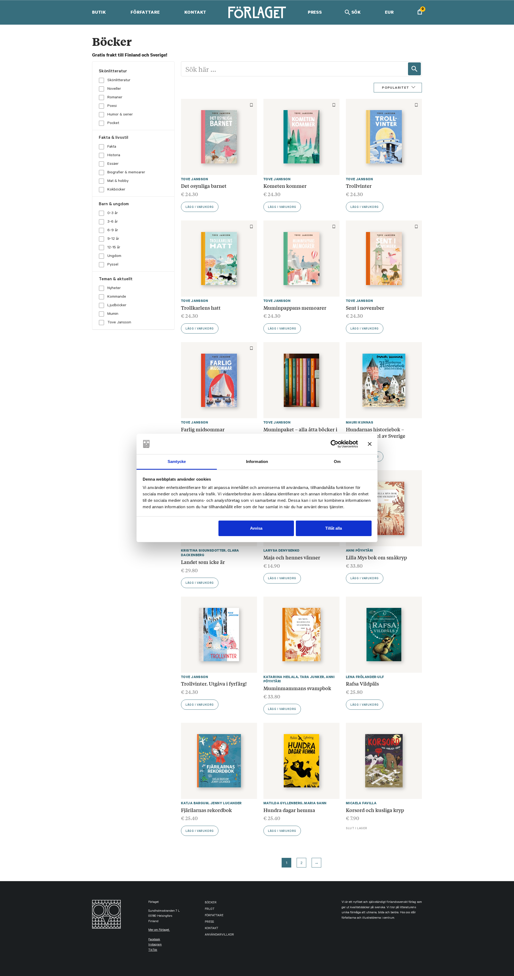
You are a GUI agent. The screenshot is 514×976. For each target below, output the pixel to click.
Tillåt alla (333, 528)
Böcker (211, 903)
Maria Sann (315, 803)
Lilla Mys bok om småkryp (376, 557)
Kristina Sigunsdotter (203, 550)
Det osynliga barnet (203, 185)
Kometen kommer (285, 185)
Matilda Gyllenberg (283, 803)
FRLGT (209, 909)
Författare (145, 12)
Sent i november (365, 307)
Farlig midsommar (203, 429)
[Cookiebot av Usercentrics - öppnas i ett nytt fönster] (334, 444)
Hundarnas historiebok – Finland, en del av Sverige (375, 432)
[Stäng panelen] (370, 444)
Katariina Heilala (280, 677)
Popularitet (395, 88)
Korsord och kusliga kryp (375, 810)
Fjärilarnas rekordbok (206, 810)
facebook (154, 940)
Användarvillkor (219, 935)
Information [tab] (257, 461)
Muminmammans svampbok (297, 688)
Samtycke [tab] (177, 461)
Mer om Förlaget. (159, 930)
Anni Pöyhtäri (359, 550)
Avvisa (256, 528)
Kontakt (195, 12)
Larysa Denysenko (281, 550)
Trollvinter (359, 185)
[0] (420, 12)
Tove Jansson (194, 179)
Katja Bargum (195, 803)
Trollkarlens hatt (201, 307)
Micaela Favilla (361, 803)
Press (315, 12)
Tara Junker (312, 677)
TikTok (152, 950)
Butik (99, 12)
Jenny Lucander (226, 803)
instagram (155, 945)
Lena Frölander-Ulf (365, 677)
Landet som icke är (203, 562)
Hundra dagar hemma (289, 810)
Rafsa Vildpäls (362, 683)
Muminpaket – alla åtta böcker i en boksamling (300, 432)
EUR (389, 12)
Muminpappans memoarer (294, 307)
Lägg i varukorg (200, 207)
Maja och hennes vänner (291, 557)
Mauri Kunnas (359, 422)
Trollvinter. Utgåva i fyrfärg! (214, 683)
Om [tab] (337, 461)
